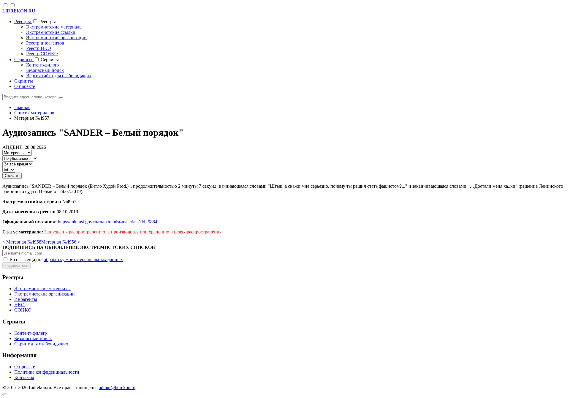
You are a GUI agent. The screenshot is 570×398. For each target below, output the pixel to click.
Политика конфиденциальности (46, 372)
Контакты (24, 377)
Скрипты (23, 80)
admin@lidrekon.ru (117, 387)
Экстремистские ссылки (50, 32)
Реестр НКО (38, 48)
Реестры (23, 21)
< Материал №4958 (21, 241)
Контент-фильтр (42, 64)
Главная (22, 107)
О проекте (24, 86)
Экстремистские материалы (54, 26)
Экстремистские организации (56, 37)
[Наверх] (4, 394)
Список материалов (34, 112)
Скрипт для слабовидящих (41, 343)
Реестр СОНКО (42, 53)
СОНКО (22, 309)
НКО (19, 304)
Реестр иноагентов (45, 42)
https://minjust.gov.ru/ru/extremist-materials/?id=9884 (107, 221)
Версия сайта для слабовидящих (58, 75)
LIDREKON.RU (18, 10)
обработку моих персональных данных (83, 259)
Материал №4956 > (60, 241)
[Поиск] (60, 98)
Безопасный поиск (45, 70)
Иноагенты (25, 299)
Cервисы (24, 59)
